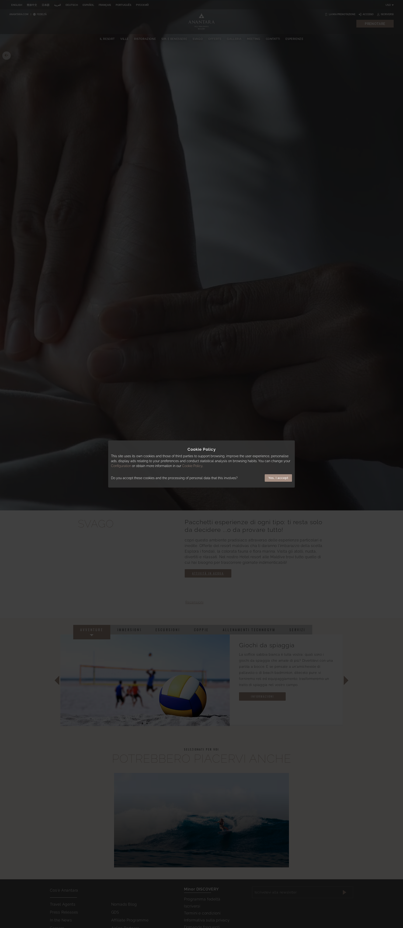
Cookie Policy (192, 466)
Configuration (121, 466)
